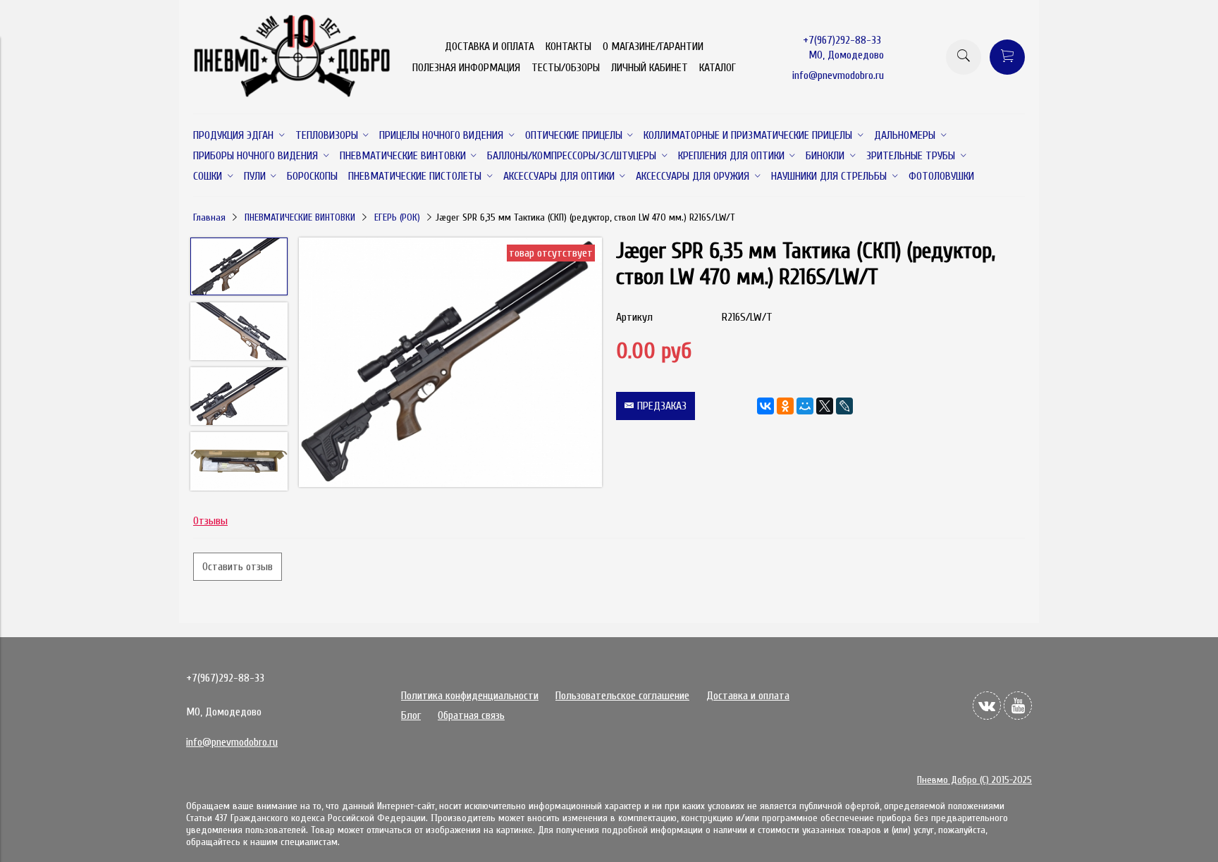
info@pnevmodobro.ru (838, 75)
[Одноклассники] (785, 406)
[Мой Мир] (804, 406)
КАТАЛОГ (717, 67)
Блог (411, 715)
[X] (824, 406)
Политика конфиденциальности (470, 695)
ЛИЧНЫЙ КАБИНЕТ (649, 67)
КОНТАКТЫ (568, 46)
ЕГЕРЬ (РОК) (397, 217)
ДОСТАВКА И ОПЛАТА (489, 46)
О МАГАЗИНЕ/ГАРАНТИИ (653, 46)
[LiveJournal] (844, 406)
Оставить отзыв (237, 566)
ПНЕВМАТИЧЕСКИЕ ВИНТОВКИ (300, 217)
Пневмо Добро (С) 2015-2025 (974, 780)
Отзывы (210, 521)
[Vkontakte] (987, 705)
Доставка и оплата (747, 695)
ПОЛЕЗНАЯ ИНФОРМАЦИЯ (466, 67)
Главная (209, 217)
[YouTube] (1018, 705)
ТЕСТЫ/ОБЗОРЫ (565, 67)
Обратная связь (471, 715)
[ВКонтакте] (765, 406)
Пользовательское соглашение (622, 695)
